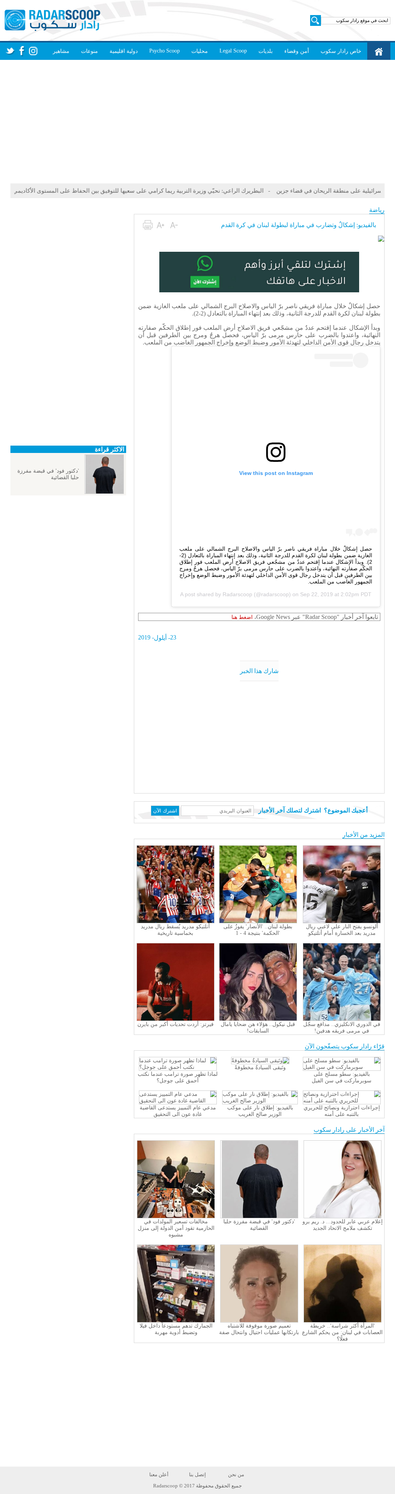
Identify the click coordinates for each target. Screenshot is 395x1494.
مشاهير (61, 51)
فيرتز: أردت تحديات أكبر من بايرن (175, 1024)
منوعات (89, 51)
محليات (199, 51)
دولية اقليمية (124, 51)
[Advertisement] (197, 122)
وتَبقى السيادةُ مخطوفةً (260, 1067)
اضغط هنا (242, 617)
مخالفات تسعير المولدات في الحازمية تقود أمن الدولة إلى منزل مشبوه (176, 1228)
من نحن (236, 1474)
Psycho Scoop (164, 51)
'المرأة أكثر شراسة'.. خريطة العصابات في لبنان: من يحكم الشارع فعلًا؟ (342, 1332)
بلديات (265, 51)
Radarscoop (237, 594)
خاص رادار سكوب (341, 51)
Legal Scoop (233, 51)
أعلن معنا (159, 1474)
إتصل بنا (197, 1474)
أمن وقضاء (296, 51)
